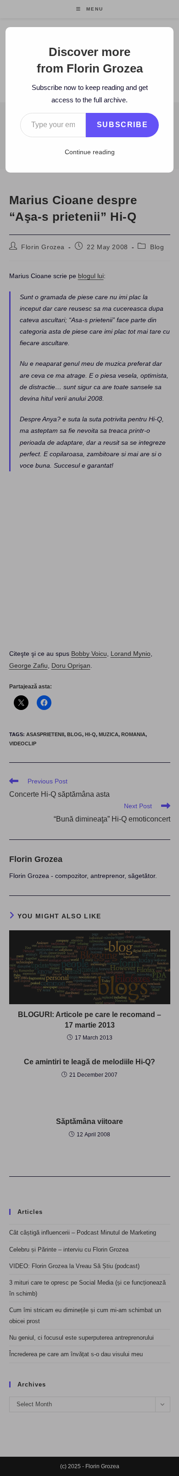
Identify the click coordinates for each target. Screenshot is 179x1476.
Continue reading (90, 152)
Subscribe (122, 125)
